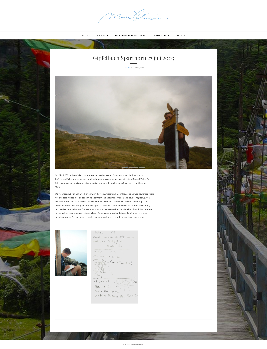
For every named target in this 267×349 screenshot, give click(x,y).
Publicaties (160, 35)
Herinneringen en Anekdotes (130, 35)
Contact (180, 35)
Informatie (102, 35)
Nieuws (126, 68)
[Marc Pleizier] (133, 16)
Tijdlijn (86, 35)
